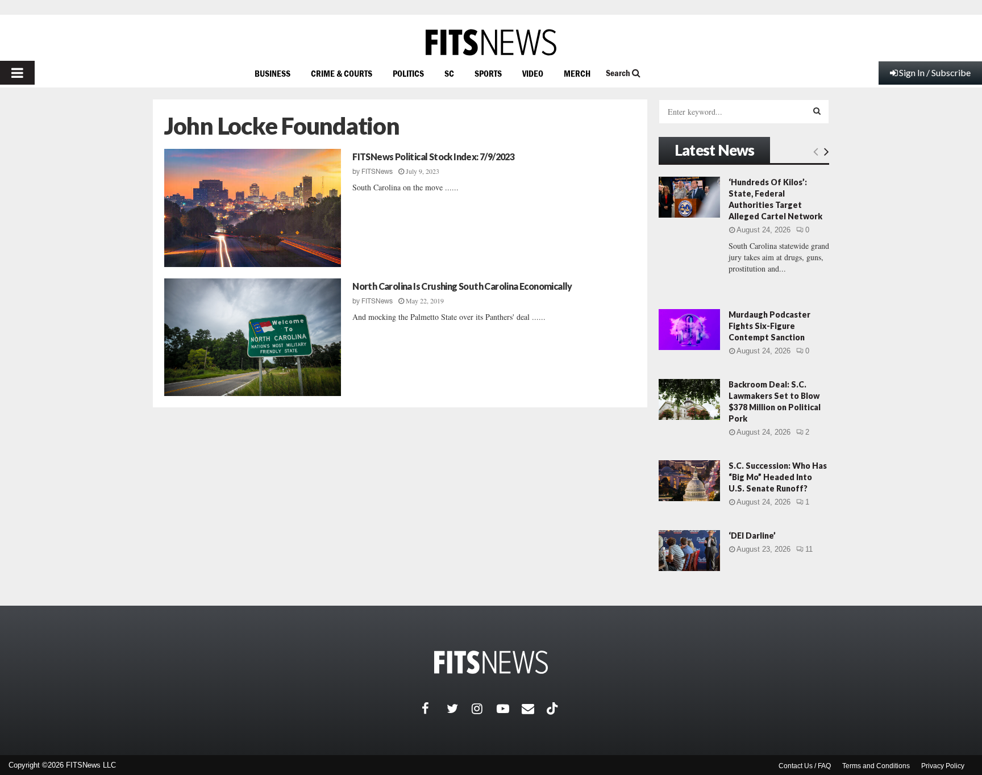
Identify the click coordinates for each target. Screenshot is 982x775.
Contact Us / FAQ (805, 766)
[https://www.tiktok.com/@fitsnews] (553, 708)
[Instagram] (484, 708)
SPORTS (488, 73)
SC (449, 73)
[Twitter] (459, 708)
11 (809, 549)
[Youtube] (509, 708)
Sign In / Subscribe (935, 72)
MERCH (577, 73)
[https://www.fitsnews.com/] (491, 42)
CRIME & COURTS (341, 73)
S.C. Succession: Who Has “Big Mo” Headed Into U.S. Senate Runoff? (778, 477)
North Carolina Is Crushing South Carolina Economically (462, 286)
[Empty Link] (816, 151)
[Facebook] (434, 708)
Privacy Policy (942, 766)
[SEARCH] (817, 110)
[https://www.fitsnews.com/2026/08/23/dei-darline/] (689, 550)
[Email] (534, 708)
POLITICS (408, 73)
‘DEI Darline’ (752, 535)
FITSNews (377, 172)
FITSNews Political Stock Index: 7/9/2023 (433, 156)
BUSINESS (272, 73)
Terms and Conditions (876, 766)
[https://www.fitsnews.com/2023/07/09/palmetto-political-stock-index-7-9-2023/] (252, 208)
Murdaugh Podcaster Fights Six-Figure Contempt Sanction (769, 326)
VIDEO (532, 73)
